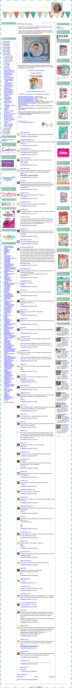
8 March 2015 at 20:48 (29, 622)
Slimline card (7, 371)
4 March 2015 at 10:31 (28, 189)
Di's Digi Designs (9, 284)
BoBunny (6, 252)
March (6, 68)
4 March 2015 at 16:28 (28, 324)
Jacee (21, 374)
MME (6, 317)
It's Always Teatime (63, 349)
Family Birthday (8, 295)
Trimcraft (6, 391)
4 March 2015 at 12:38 (28, 236)
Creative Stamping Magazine (9, 274)
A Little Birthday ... (9, 123)
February (6, 126)
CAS (5, 253)
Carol (21, 405)
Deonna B (23, 625)
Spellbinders (7, 372)
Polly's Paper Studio (9, 348)
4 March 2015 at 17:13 (28, 371)
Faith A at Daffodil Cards (27, 602)
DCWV (6, 276)
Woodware (7, 398)
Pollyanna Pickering (9, 349)
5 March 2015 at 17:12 (28, 599)
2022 (5, 44)
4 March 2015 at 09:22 (29, 136)
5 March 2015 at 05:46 (29, 548)
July (5, 63)
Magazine (7, 318)
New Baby (7, 330)
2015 (5, 54)
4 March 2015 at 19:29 (28, 439)
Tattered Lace (8, 382)
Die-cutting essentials (7, 287)
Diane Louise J (24, 532)
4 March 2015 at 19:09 (28, 418)
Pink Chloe (7, 76)
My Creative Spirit (9, 327)
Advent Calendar (9, 247)
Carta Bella (7, 260)
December (7, 56)
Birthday (6, 250)
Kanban (23, 122)
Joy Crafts (7, 311)
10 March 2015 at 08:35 (29, 657)
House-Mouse (8, 308)
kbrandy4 (22, 192)
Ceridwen (6, 95)
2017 (5, 51)
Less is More (8, 315)
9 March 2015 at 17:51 (28, 648)
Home (36, 676)
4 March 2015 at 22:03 (29, 502)
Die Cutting (7, 285)
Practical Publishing (9, 351)
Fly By (62, 327)
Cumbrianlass (24, 268)
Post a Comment (21, 674)
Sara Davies (7, 355)
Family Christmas (9, 296)
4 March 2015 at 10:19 (28, 165)
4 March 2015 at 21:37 (28, 493)
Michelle (22, 209)
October (6, 58)
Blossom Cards (24, 560)
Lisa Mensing (24, 593)
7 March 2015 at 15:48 (28, 606)
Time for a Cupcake (9, 119)
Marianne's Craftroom (26, 489)
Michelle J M (23, 201)
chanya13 (22, 651)
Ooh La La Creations (10, 336)
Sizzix (6, 370)
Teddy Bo (6, 383)
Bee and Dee (23, 551)
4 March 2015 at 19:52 (28, 455)
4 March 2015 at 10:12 (28, 154)
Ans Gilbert (23, 459)
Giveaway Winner (8, 89)
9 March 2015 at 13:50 (28, 635)
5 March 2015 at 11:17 (28, 582)
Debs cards (23, 168)
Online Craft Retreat (9, 335)
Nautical (6, 329)
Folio (5, 299)
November (7, 57)
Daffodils (6, 108)
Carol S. (22, 497)
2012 (5, 132)
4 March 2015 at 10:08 (28, 145)
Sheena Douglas (8, 364)
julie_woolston (24, 157)
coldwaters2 (23, 392)
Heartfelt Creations (9, 304)
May (5, 66)
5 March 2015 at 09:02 (29, 557)
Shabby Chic (7, 361)
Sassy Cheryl (8, 359)
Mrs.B (21, 568)
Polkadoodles (8, 347)
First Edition (7, 298)
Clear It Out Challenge (24, 105)
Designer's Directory (9, 283)
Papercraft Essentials (7, 341)
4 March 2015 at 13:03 (28, 243)
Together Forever (8, 85)
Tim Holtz (6, 386)
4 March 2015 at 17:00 (28, 360)
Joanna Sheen (8, 310)
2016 (5, 53)
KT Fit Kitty (23, 385)
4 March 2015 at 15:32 (28, 295)
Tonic (5, 388)
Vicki (21, 180)
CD (5, 254)
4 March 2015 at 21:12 (28, 486)
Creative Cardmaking (9, 113)
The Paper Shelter (9, 385)
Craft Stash (7, 266)
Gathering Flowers (63, 403)
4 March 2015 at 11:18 (28, 205)
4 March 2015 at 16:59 (28, 347)
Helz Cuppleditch (9, 305)
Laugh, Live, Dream (63, 382)
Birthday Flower (8, 94)
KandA (22, 430)
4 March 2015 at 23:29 (28, 513)
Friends (6, 109)
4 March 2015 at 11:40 (28, 213)
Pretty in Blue (7, 101)
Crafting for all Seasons (41, 27)
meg (21, 421)
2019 (5, 48)
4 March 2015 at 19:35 (28, 448)
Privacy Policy (60, 27)
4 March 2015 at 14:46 (28, 286)
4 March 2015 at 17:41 (28, 381)
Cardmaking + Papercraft (8, 256)
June (5, 64)
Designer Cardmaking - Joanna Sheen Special (8, 280)
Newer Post (20, 676)
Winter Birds (63, 360)
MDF (5, 316)
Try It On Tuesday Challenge (25, 100)
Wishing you (7, 88)
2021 (5, 45)
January (6, 128)
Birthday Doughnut (9, 71)
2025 (5, 41)
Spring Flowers (8, 86)
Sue (21, 298)
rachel (21, 414)
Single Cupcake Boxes (64, 338)
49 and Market (8, 246)
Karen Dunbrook (24, 239)
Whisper (22, 318)
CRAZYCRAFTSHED (26, 139)
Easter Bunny (7, 97)
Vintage (6, 395)
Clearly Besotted (8, 264)
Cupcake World (64, 424)
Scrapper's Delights (36, 73)
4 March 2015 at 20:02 (29, 468)
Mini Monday (8, 324)
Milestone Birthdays (9, 323)
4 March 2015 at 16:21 (28, 315)
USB (5, 392)
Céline (22, 364)
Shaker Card (7, 363)
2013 (5, 131)
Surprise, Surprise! (9, 110)
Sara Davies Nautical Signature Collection (10, 357)
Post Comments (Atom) (31, 679)
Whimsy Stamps (8, 397)
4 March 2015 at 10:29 (28, 177)
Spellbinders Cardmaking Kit (8, 374)
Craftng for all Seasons (26, 113)
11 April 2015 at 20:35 (28, 671)
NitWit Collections (9, 333)
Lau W (22, 289)
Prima (5, 352)
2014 (5, 129)
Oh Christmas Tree (9, 70)
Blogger (12, 402)
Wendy (22, 309)
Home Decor (7, 307)
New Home (7, 332)
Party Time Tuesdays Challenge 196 (28, 97)
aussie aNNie (23, 578)
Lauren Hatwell (24, 148)
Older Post (52, 676)
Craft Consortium (9, 265)
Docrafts (6, 289)
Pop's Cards (23, 132)
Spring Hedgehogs (9, 77)
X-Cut (6, 400)
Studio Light (7, 379)
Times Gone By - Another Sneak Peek (8, 80)
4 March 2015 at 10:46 (28, 198)
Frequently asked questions (9, 301)
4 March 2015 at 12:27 (28, 225)
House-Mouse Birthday (8, 99)
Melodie (22, 541)
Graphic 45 (7, 303)
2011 (4, 133)
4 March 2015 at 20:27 (29, 477)
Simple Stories (8, 366)
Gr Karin (22, 284)
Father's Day (7, 297)
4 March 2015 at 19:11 (28, 427)
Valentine (6, 394)
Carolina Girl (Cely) (25, 247)
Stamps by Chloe (9, 378)
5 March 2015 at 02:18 (28, 528)
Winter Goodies (8, 125)
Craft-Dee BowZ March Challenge (27, 102)
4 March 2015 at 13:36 (28, 265)
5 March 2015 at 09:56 (29, 575)
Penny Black (7, 344)
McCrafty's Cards (25, 506)
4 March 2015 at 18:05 (28, 401)
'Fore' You (6, 103)
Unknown (22, 639)
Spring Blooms (8, 73)
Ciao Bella (7, 262)
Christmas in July (63, 415)
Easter (6, 291)
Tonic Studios (8, 390)
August (6, 61)
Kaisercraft (7, 313)
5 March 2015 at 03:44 (29, 537)
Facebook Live (8, 293)
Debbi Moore (8, 277)
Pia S (21, 610)
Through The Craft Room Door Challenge (29, 101)
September (7, 60)
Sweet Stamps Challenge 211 (26, 99)
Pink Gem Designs (9, 345)
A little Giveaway (8, 92)
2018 (5, 50)
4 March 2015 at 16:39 (28, 333)
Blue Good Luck (8, 116)
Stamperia (7, 377)
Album (6, 248)
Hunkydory (7, 309)
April (5, 67)
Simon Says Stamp (9, 365)
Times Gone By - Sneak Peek (8, 83)
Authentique (7, 249)
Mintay (6, 326)
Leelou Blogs (40, 686)
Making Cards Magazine (8, 320)
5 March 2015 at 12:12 (28, 590)
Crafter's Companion (10, 267)
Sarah (21, 327)
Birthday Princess (9, 118)
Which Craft (7, 396)
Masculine (7, 322)
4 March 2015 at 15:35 (28, 306)
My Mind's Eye (8, 328)
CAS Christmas (8, 91)
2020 (5, 47)
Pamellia (22, 229)
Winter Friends (8, 102)
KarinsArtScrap (24, 280)
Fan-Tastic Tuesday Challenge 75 (27, 108)
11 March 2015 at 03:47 (29, 663)
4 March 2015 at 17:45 (28, 389)
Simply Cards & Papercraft (8, 368)
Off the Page (7, 334)
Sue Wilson (7, 381)
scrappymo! (23, 336)
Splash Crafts (8, 376)
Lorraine (22, 480)
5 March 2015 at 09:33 (29, 564)
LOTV (6, 314)
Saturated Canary (9, 360)
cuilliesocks (23, 451)
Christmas (7, 261)
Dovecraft (7, 290)
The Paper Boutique (9, 384)
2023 (5, 43)
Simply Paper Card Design (27, 380)
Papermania (7, 342)
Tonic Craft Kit (8, 389)
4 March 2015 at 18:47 (28, 410)
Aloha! (5, 122)
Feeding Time (7, 120)
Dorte (21, 442)
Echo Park (7, 292)
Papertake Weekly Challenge (25, 96)
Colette (22, 471)
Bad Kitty (22, 667)
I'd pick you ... (7, 112)
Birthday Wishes (8, 74)
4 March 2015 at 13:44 (28, 277)
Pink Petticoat (8, 346)
